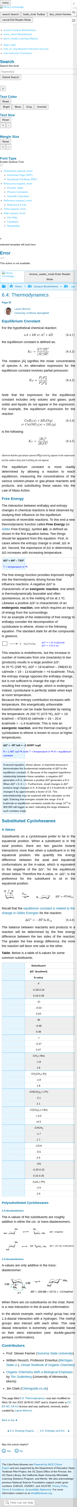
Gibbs (6, 529)
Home (18, 286)
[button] (12, 221)
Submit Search (10, 77)
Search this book (9, 65)
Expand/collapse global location (73, 285)
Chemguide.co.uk (34, 1388)
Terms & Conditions (13, 1489)
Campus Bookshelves (46, 286)
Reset (5, 101)
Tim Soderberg (21, 1377)
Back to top (8, 1420)
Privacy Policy (60, 1486)
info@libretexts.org (41, 1493)
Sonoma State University (55, 1353)
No (21, 1451)
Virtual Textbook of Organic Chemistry (48, 1365)
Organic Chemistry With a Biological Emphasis (39, 1372)
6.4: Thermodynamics (33, 1398)
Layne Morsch (23, 309)
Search (7, 1503)
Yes (9, 1451)
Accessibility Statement (38, 1489)
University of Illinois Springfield (32, 313)
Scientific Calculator (18, 196)
